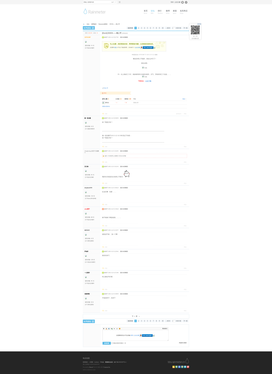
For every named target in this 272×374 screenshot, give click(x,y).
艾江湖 (86, 166)
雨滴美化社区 (109, 362)
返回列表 (130, 28)
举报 (185, 114)
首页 (146, 12)
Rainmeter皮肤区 (103, 24)
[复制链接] (125, 33)
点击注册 (177, 2)
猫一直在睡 (87, 118)
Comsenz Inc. (106, 367)
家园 (175, 12)
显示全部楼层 (124, 37)
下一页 (185, 28)
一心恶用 (87, 272)
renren (179, 367)
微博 (168, 12)
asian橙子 (87, 209)
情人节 (106, 88)
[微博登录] (186, 2)
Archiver (96, 362)
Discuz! (91, 367)
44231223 (87, 230)
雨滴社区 (84, 24)
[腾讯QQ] (182, 2)
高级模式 (164, 328)
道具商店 (184, 12)
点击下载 (148, 81)
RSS (173, 367)
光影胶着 (87, 294)
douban (176, 367)
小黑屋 (91, 362)
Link (112, 329)
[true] (115, 2)
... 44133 (168, 28)
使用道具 (178, 114)
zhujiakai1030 (88, 187)
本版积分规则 (183, 343)
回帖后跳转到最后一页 (119, 343)
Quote (114, 329)
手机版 (102, 362)
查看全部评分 (106, 106)
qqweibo (185, 367)
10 (162, 28)
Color (106, 329)
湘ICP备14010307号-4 (120, 362)
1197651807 (87, 37)
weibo (188, 367)
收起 (184, 99)
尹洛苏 (86, 251)
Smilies (120, 329)
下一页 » (136, 316)
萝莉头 (107, 102)
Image (109, 329)
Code (117, 329)
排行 (160, 12)
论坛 (153, 12)
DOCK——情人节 (115, 24)
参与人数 (105, 99)
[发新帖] (89, 28)
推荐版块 (93, 24)
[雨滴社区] (96, 16)
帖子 (113, 2)
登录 (172, 2)
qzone (182, 367)
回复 (106, 114)
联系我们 (85, 362)
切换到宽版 (119, 2)
